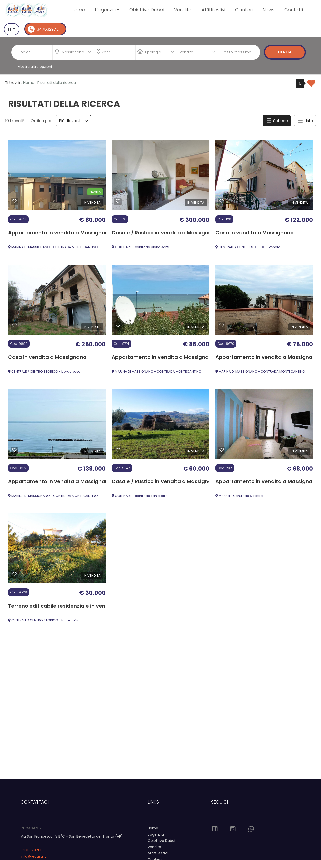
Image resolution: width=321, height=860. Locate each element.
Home (78, 10)
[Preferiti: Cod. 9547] (117, 449)
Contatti (293, 10)
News (268, 10)
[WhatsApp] (251, 829)
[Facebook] (215, 829)
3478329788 (32, 850)
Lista (308, 121)
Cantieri (244, 10)
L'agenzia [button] (105, 10)
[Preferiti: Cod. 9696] (14, 325)
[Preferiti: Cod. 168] (221, 201)
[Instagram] (233, 829)
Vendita (183, 10)
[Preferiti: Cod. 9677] (14, 449)
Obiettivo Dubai (146, 10)
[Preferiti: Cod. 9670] (221, 325)
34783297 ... (47, 29)
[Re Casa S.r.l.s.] (26, 10)
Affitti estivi (213, 10)
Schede (280, 121)
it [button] (10, 29)
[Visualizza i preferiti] (311, 85)
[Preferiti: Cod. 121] (117, 201)
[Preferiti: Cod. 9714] (117, 325)
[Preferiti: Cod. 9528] (14, 574)
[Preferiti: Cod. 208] (221, 449)
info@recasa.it (33, 856)
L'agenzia (156, 834)
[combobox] (73, 52)
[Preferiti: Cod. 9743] (14, 201)
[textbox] (111, 51)
